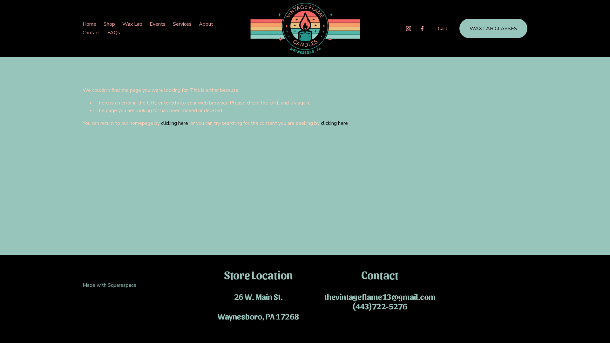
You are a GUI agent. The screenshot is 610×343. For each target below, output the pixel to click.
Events (158, 24)
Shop (109, 24)
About (206, 24)
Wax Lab (132, 24)
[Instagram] (408, 28)
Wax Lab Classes (493, 28)
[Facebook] (422, 28)
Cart (442, 28)
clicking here (174, 123)
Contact (91, 32)
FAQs (113, 32)
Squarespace (122, 285)
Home (89, 24)
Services (182, 24)
